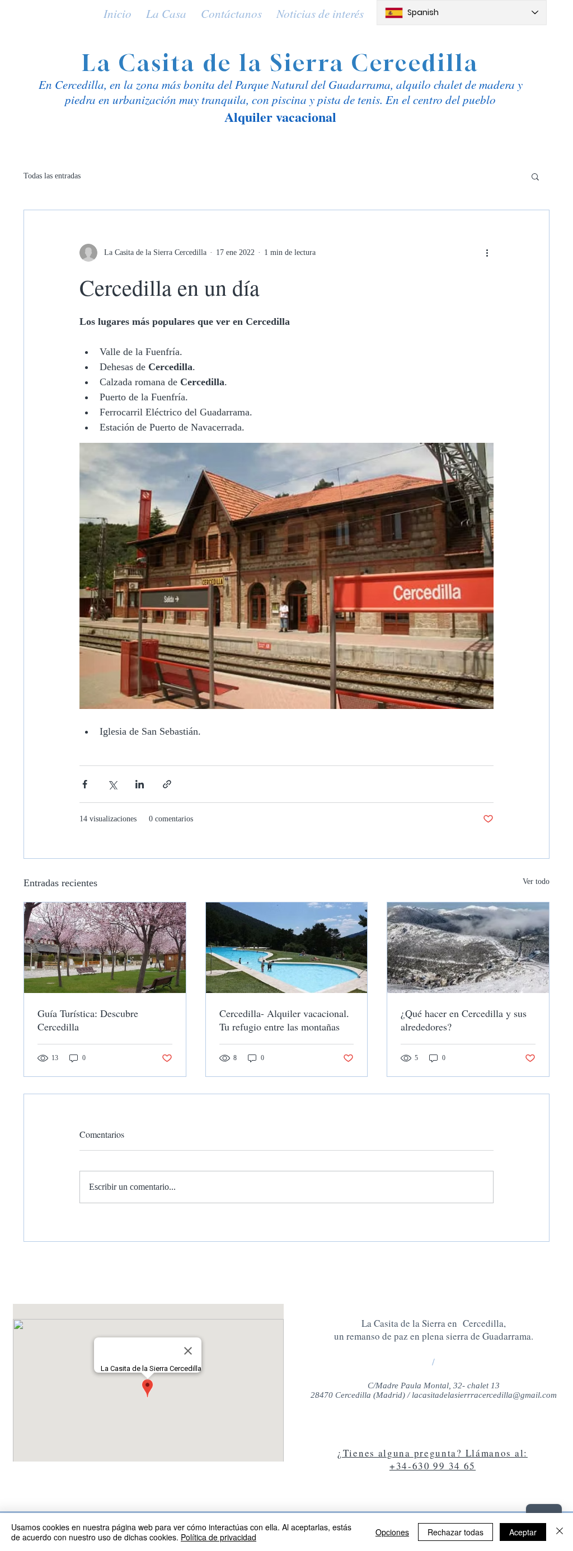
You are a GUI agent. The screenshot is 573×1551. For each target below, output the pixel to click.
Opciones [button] (392, 1532)
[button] (535, 176)
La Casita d (150, 62)
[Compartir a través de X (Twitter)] (112, 784)
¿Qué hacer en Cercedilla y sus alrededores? (464, 1019)
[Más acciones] (487, 252)
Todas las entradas (52, 176)
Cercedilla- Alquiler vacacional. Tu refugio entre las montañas (284, 1019)
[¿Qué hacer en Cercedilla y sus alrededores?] (468, 947)
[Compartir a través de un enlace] (167, 784)
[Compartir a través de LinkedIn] (139, 784)
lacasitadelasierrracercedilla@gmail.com (484, 1395)
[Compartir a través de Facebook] (84, 784)
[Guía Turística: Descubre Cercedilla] (105, 947)
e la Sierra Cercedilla (348, 62)
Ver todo (536, 881)
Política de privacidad (218, 1537)
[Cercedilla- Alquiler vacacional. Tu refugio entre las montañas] (287, 947)
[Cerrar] (559, 1532)
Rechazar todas (455, 1532)
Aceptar (523, 1532)
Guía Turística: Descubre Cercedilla (87, 1019)
